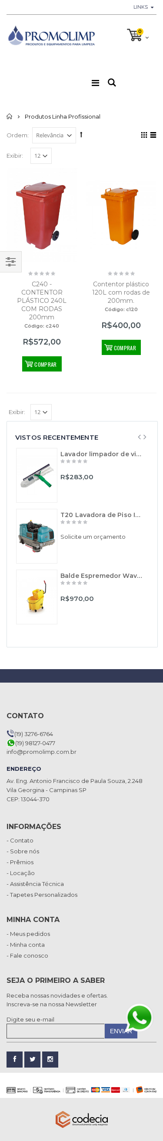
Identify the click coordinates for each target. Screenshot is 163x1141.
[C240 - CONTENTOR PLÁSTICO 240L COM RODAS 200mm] (42, 215)
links (140, 7)
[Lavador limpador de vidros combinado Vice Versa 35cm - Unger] (36, 475)
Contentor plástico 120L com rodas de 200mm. (121, 292)
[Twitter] (32, 1059)
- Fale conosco (27, 955)
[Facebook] (15, 1059)
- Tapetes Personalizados (42, 894)
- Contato (20, 840)
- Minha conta (26, 944)
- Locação (21, 872)
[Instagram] (50, 1059)
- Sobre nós (23, 851)
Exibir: (15, 156)
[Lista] (152, 136)
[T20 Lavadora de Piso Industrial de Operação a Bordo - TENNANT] (36, 536)
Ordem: (18, 135)
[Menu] (95, 83)
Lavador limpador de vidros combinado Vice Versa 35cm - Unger (102, 454)
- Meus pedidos (28, 933)
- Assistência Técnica (35, 883)
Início (10, 116)
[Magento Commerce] (51, 35)
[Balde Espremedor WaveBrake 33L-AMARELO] (36, 597)
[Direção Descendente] (81, 134)
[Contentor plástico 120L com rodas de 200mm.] (121, 215)
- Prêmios (20, 862)
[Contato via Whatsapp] (139, 1017)
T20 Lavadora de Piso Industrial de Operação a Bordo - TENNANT (102, 515)
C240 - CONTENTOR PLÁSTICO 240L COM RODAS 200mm (42, 300)
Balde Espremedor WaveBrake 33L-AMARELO (102, 576)
